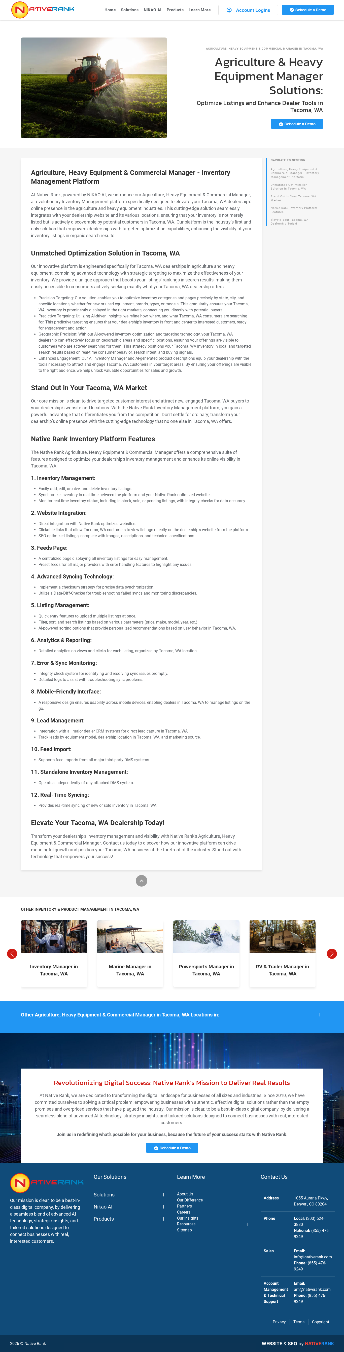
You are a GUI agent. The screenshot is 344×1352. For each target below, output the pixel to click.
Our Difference (190, 1200)
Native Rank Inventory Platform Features (294, 210)
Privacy (279, 1322)
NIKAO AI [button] (153, 10)
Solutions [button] (130, 10)
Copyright (320, 1322)
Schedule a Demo (310, 10)
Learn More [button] (200, 10)
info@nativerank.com (313, 1257)
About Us (185, 1194)
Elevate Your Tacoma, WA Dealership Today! (289, 222)
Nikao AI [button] (103, 1207)
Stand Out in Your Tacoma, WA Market (293, 198)
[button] (12, 954)
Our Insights (187, 1218)
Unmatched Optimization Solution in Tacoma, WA (289, 187)
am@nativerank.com (312, 1289)
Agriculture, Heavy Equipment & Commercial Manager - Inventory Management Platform (295, 173)
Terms (298, 1322)
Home (110, 10)
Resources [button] (186, 1224)
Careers (183, 1212)
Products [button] (175, 10)
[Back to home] (43, 10)
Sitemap (184, 1230)
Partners (184, 1206)
